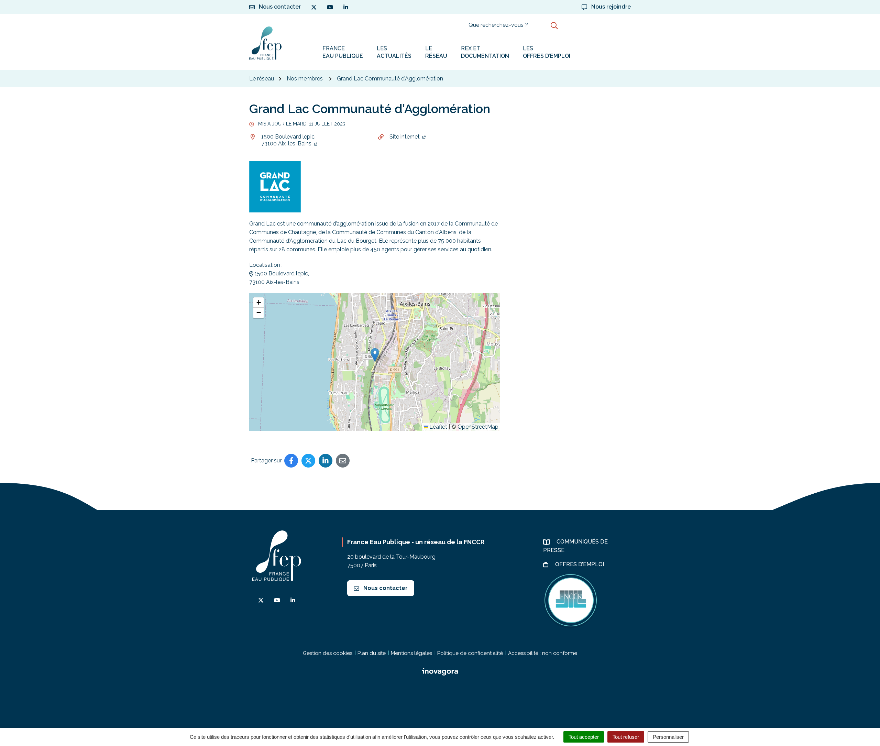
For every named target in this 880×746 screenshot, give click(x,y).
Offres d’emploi (580, 564)
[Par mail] (343, 461)
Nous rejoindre (610, 6)
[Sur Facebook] (291, 461)
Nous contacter (385, 588)
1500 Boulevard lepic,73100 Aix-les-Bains (288, 140)
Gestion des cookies (327, 653)
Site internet (405, 136)
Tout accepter (584, 737)
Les (394, 52)
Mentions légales (411, 653)
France (342, 52)
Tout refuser (626, 737)
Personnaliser (668, 737)
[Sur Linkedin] (325, 461)
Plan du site (372, 653)
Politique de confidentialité (470, 653)
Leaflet (437, 427)
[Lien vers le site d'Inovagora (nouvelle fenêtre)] (440, 671)
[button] (375, 355)
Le (436, 52)
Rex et (485, 52)
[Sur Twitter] (308, 461)
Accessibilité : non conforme (542, 653)
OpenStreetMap (478, 427)
